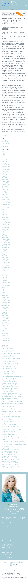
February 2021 (5, 259)
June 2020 (4, 272)
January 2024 (5, 201)
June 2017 (4, 328)
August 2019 (5, 287)
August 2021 (5, 249)
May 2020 (4, 274)
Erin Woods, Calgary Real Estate (9, 381)
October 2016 (5, 342)
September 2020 (6, 267)
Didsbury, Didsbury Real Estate (9, 373)
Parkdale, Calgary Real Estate (9, 424)
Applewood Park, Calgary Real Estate (11, 353)
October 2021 (5, 246)
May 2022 (4, 234)
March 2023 (5, 217)
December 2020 (6, 262)
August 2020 (5, 269)
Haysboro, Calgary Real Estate (9, 390)
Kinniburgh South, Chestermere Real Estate (12, 396)
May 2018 (4, 312)
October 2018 (5, 304)
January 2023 (5, 221)
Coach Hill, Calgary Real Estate (9, 368)
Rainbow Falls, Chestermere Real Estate (11, 429)
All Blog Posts (5, 140)
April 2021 (4, 255)
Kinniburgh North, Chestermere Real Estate (12, 395)
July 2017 (4, 327)
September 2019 (6, 285)
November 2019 (6, 282)
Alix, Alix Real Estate (7, 351)
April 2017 (4, 332)
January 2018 (5, 318)
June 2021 (4, 252)
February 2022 (5, 239)
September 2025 (6, 169)
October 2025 (5, 168)
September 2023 (6, 207)
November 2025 (6, 166)
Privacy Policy (6, 562)
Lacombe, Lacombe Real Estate (9, 398)
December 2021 (6, 242)
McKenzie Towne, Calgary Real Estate (11, 416)
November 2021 (6, 244)
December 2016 (6, 338)
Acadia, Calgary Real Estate (8, 348)
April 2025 (4, 177)
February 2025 (5, 181)
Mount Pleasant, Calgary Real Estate (11, 419)
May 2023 (4, 214)
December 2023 (6, 202)
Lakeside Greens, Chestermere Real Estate (12, 401)
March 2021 (5, 257)
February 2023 (5, 219)
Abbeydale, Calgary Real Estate (9, 346)
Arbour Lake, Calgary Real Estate (10, 355)
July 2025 (4, 173)
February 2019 (5, 297)
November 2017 (6, 320)
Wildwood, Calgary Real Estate (9, 467)
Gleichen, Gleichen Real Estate (9, 388)
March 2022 (5, 237)
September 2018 (6, 305)
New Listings (5, 141)
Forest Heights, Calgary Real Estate (10, 385)
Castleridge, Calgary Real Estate (9, 361)
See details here (17, 33)
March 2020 (5, 277)
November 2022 (6, 224)
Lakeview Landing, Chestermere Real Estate (12, 403)
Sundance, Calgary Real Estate (9, 456)
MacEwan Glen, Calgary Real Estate (10, 408)
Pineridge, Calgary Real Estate (9, 428)
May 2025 (4, 176)
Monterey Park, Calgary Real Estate (10, 418)
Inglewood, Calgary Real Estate (9, 393)
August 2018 (5, 307)
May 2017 (4, 330)
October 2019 (5, 284)
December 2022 (6, 222)
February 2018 (5, 317)
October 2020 (5, 265)
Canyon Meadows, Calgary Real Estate (11, 358)
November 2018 (6, 302)
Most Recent (5, 151)
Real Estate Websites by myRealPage (17, 562)
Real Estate (5, 145)
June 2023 (4, 212)
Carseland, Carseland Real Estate (10, 360)
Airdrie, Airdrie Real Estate (8, 350)
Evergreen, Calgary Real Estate (9, 383)
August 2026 (5, 153)
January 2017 (5, 337)
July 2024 (4, 191)
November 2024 (6, 184)
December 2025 (6, 164)
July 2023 (4, 211)
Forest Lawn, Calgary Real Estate (10, 386)
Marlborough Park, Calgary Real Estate (11, 411)
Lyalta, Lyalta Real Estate (8, 406)
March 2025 (5, 179)
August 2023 (5, 209)
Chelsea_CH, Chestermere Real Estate (11, 363)
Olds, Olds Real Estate (7, 423)
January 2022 (5, 241)
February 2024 (5, 199)
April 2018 (4, 313)
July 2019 (4, 289)
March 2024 (5, 197)
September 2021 (6, 247)
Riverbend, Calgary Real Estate (9, 434)
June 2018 (4, 310)
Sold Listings (5, 146)
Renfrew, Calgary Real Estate (9, 433)
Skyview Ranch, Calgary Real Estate (10, 451)
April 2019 (4, 294)
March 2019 (5, 295)
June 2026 (4, 156)
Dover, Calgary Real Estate (8, 375)
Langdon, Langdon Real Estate (9, 404)
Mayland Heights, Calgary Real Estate (11, 414)
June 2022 (4, 232)
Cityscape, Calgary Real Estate (9, 366)
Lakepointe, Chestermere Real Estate (11, 399)
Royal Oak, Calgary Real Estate (9, 436)
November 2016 (6, 340)
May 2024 (4, 194)
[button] (2, 557)
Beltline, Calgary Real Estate (9, 356)
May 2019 (4, 292)
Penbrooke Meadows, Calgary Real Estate (12, 426)
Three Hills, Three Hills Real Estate (10, 459)
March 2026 (5, 161)
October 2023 (5, 206)
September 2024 (6, 187)
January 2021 (5, 260)
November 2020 (6, 264)
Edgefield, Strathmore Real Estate (10, 378)
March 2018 (5, 315)
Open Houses (5, 143)
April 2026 (4, 159)
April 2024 (4, 196)
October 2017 (5, 322)
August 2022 (5, 229)
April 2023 (4, 216)
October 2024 (5, 186)
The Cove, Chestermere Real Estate (10, 457)
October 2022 (5, 226)
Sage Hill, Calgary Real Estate (9, 448)
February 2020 (5, 279)
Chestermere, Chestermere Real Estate (14, 27)
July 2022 (4, 231)
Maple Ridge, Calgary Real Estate (10, 409)
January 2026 (5, 163)
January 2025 (5, 182)
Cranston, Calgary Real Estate (9, 370)
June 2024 (4, 192)
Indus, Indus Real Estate (8, 391)
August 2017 (5, 325)
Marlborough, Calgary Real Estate (10, 413)
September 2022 (6, 227)
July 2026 (4, 154)
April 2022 (4, 236)
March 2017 (5, 333)
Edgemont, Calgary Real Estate (9, 380)
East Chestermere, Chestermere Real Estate (12, 376)
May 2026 (4, 158)
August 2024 (5, 189)
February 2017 (5, 335)
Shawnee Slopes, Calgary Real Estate (11, 449)
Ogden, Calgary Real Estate (8, 421)
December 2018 (6, 300)
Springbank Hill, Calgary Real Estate (10, 452)
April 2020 (4, 275)
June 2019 (4, 290)
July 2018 (4, 308)
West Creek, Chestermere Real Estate (11, 464)
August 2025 (5, 171)
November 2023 (6, 204)
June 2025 (4, 174)
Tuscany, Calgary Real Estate (9, 461)
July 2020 (4, 270)
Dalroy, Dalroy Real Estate (8, 371)
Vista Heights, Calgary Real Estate (10, 462)
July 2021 (4, 250)
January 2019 (5, 299)
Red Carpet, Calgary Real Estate (9, 431)
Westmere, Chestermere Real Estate (11, 466)
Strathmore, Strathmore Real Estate (10, 454)
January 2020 (5, 280)
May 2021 (4, 254)
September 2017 (6, 323)
